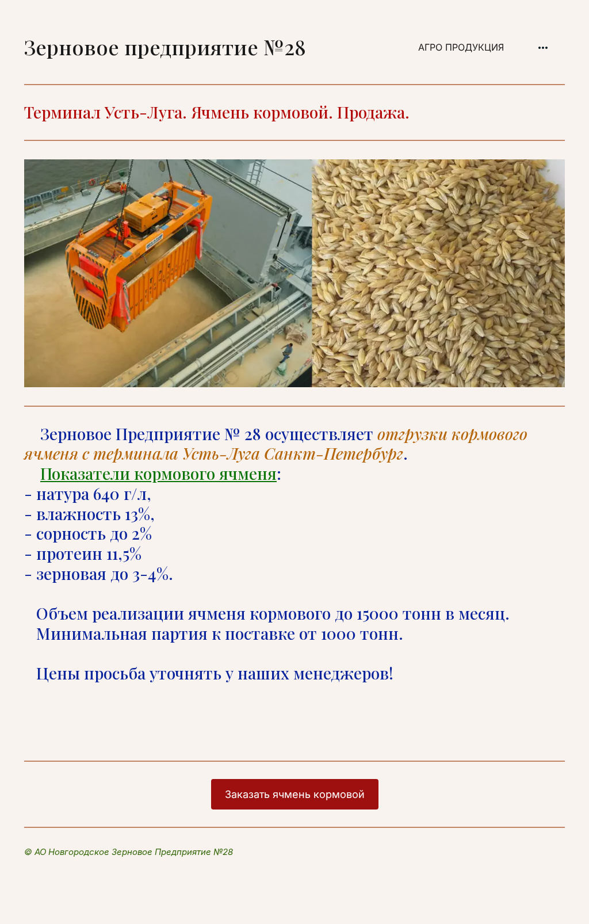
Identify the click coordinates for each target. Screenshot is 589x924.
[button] (543, 48)
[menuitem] (461, 48)
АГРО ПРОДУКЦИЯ (461, 47)
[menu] (442, 48)
